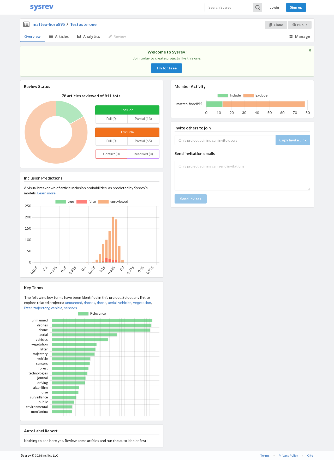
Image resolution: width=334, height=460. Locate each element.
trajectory (41, 308)
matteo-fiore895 (49, 24)
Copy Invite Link (293, 140)
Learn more (46, 193)
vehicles (125, 302)
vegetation (142, 302)
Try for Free (166, 68)
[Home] (41, 7)
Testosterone (83, 24)
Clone (278, 24)
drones (89, 302)
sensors (70, 308)
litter (28, 308)
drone (101, 302)
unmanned (73, 302)
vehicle (56, 308)
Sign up (296, 7)
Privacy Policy (288, 455)
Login (274, 7)
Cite (310, 455)
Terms (265, 455)
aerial (112, 302)
